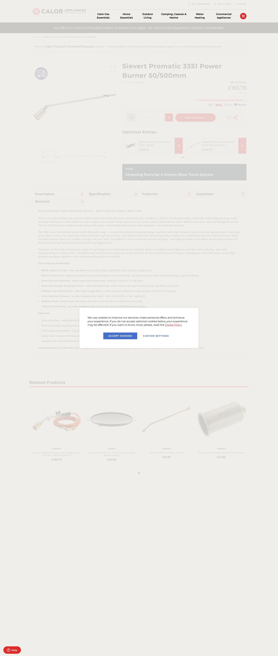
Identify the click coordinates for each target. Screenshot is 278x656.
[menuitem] (103, 16)
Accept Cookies (120, 335)
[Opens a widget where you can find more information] (12, 650)
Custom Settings (156, 335)
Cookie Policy (173, 324)
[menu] (163, 16)
